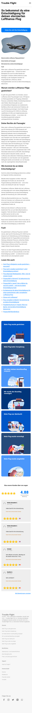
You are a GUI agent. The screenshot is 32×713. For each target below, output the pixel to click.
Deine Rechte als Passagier (8, 61)
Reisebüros (5, 674)
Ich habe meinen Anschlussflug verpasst (12, 633)
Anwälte (4, 679)
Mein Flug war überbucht (8, 638)
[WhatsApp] (22, 700)
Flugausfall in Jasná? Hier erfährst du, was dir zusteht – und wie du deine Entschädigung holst (15, 285)
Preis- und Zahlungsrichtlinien (9, 656)
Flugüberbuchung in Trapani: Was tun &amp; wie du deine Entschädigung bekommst (15, 307)
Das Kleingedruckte (7, 654)
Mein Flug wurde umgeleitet (9, 643)
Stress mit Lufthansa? (10, 297)
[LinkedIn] (17, 700)
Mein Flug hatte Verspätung (9, 631)
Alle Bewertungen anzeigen (23, 593)
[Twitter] (13, 700)
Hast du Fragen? (6, 664)
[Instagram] (8, 700)
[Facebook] (4, 700)
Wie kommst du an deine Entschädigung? (12, 64)
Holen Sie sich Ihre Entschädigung (16, 30)
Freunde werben (6, 677)
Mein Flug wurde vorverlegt (9, 641)
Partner (4, 672)
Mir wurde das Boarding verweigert (11, 636)
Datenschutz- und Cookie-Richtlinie (11, 651)
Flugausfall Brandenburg (11, 312)
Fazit (2, 66)
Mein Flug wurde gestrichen (9, 628)
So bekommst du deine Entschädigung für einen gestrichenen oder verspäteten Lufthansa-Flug (16, 292)
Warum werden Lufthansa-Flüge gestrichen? (12, 58)
